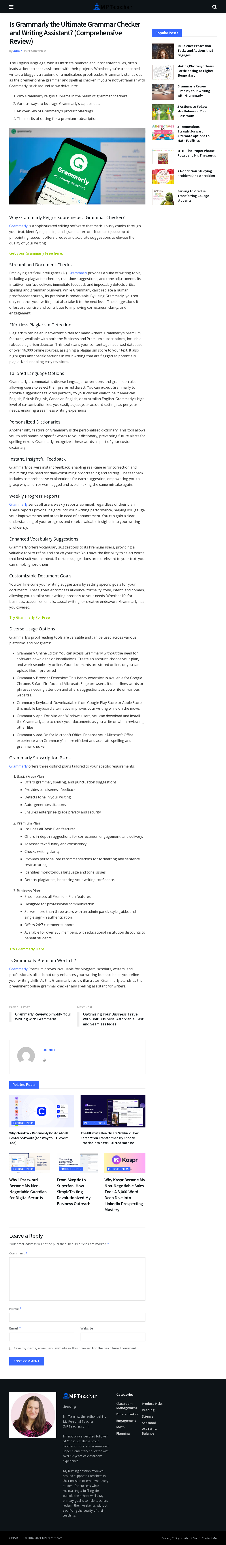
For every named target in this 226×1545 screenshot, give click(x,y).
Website (87, 1328)
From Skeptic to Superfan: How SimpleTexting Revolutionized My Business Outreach (74, 1191)
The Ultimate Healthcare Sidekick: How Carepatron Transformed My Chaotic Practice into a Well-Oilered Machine (109, 1138)
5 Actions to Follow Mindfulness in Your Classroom (192, 111)
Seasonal (149, 1423)
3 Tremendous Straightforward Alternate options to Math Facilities (193, 133)
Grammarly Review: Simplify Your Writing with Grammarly (193, 91)
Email (15, 1328)
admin (17, 51)
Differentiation (127, 1414)
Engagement (126, 1420)
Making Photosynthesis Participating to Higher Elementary (195, 71)
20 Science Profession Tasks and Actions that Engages (195, 50)
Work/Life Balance (149, 1431)
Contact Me (209, 1538)
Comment (18, 1253)
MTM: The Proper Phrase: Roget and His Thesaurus (196, 152)
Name (15, 1309)
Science (147, 1416)
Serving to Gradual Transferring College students (193, 195)
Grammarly (18, 225)
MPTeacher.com (52, 1538)
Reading (148, 1410)
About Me (190, 1538)
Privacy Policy (171, 1538)
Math (120, 1427)
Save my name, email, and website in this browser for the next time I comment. (75, 1348)
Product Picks (36, 51)
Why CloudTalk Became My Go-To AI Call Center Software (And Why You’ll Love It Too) (38, 1138)
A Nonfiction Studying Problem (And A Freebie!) (196, 173)
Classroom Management (126, 1405)
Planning (123, 1433)
